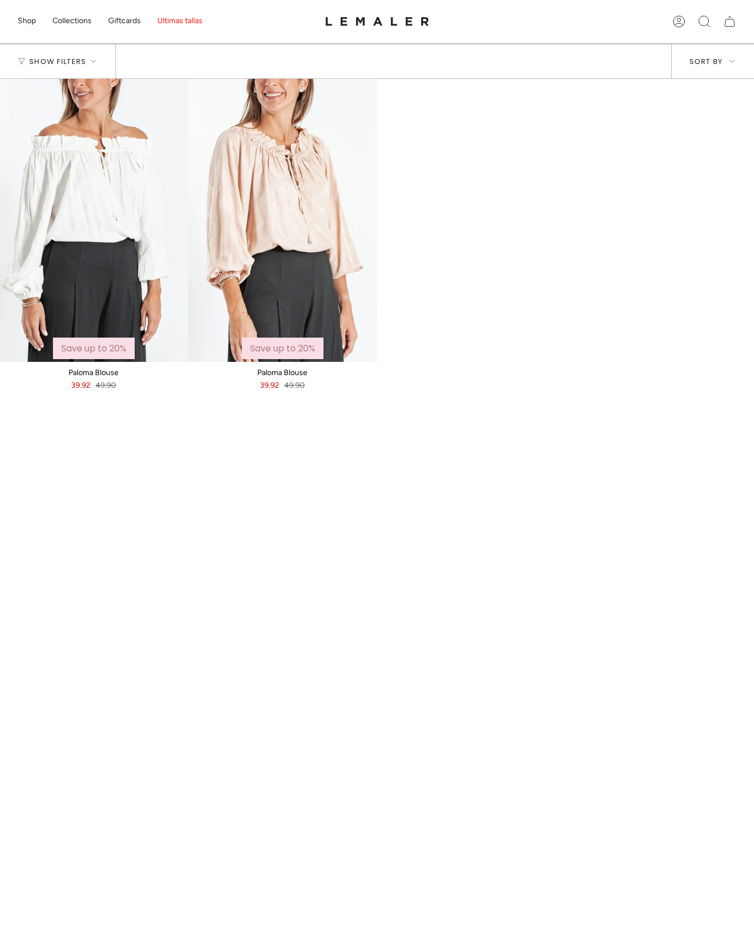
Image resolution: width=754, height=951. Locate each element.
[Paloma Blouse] (282, 220)
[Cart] (729, 21)
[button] (26, 21)
